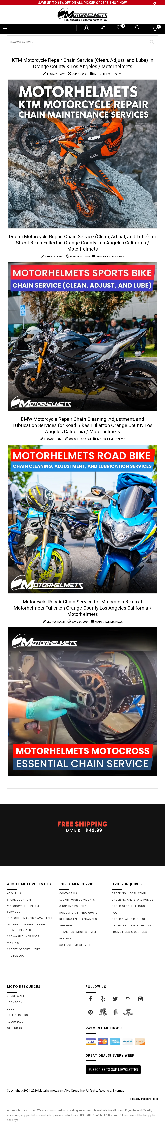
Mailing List (16, 942)
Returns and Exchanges (78, 919)
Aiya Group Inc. (74, 1090)
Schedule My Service (75, 944)
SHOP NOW (118, 3)
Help (155, 1099)
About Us (14, 893)
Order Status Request (129, 919)
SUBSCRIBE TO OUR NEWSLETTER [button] (113, 1070)
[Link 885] (91, 999)
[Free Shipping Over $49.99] (82, 826)
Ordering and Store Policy (132, 899)
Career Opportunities (24, 949)
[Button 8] (152, 42)
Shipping (65, 925)
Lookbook (15, 1002)
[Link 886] (103, 999)
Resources (15, 1021)
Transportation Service (78, 931)
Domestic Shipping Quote (78, 912)
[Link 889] (140, 999)
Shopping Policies (73, 906)
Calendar (14, 1028)
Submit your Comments (77, 899)
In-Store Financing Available (30, 918)
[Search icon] (136, 27)
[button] (155, 29)
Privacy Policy (140, 1099)
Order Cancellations (128, 906)
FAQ (114, 912)
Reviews (65, 938)
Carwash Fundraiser (23, 936)
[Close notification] (155, 3)
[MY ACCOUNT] (86, 27)
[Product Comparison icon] (103, 28)
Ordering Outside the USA (131, 925)
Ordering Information (129, 893)
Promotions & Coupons (129, 931)
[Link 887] (115, 999)
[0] (119, 28)
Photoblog (15, 955)
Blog (11, 1008)
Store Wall (16, 995)
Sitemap (118, 1090)
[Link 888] (128, 999)
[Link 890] (91, 1012)
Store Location (19, 899)
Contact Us (68, 893)
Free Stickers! (18, 1015)
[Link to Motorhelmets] (82, 14)
